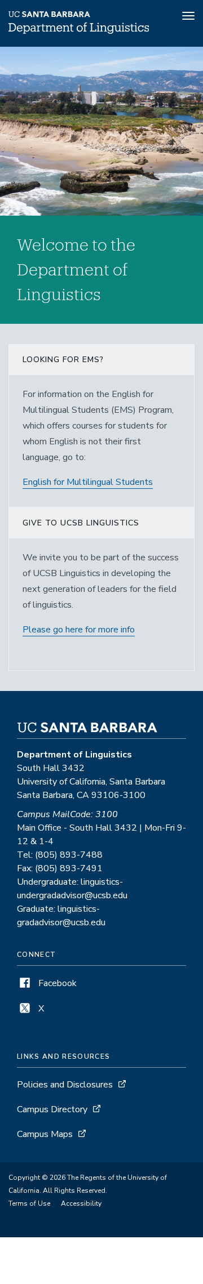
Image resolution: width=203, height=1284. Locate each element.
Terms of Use (29, 1203)
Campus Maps (45, 1134)
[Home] (78, 31)
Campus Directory (52, 1109)
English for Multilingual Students (88, 482)
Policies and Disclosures (65, 1084)
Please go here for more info (79, 629)
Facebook (56, 983)
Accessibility (81, 1203)
